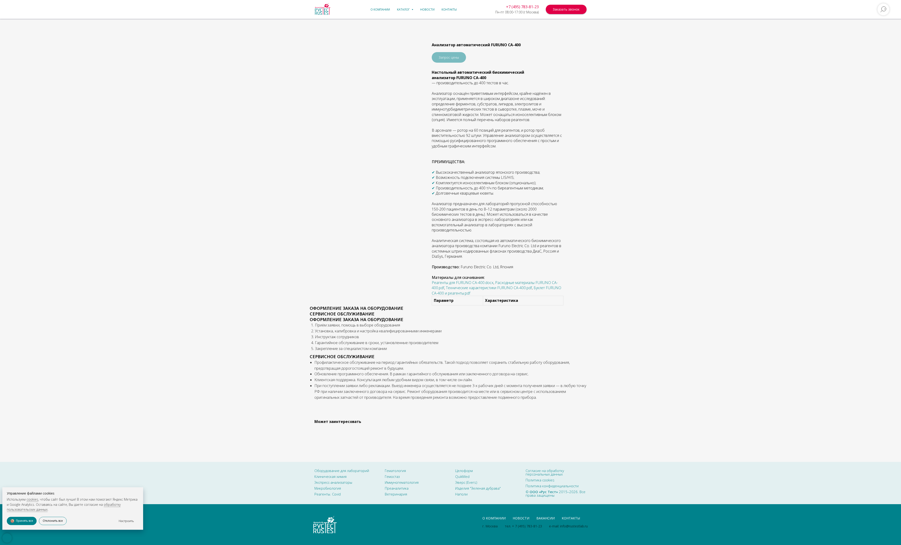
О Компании (494, 518)
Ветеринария (396, 494)
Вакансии (545, 518)
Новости (427, 10)
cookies (32, 499)
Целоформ (464, 470)
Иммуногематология (402, 482)
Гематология (395, 470)
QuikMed (462, 476)
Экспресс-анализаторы (333, 482)
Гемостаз (392, 476)
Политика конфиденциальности (552, 486)
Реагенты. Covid (327, 494)
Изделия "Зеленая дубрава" (478, 488)
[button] (566, 9)
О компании (380, 10)
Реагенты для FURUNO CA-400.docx (462, 282)
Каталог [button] (403, 10)
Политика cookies (540, 480)
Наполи (461, 494)
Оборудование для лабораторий (341, 470)
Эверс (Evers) (466, 482)
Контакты (449, 10)
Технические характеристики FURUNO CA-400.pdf (489, 287)
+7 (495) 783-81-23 (522, 6)
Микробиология (327, 488)
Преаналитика (397, 488)
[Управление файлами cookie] (7, 538)
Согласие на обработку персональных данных (545, 472)
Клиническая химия (330, 476)
